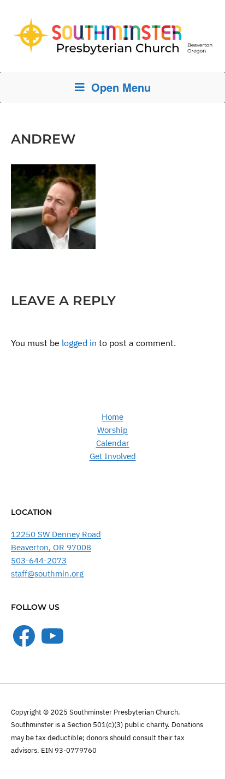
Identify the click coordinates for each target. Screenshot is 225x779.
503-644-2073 (39, 560)
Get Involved (113, 456)
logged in (79, 342)
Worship (112, 430)
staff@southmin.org (47, 573)
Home (112, 417)
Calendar (112, 443)
